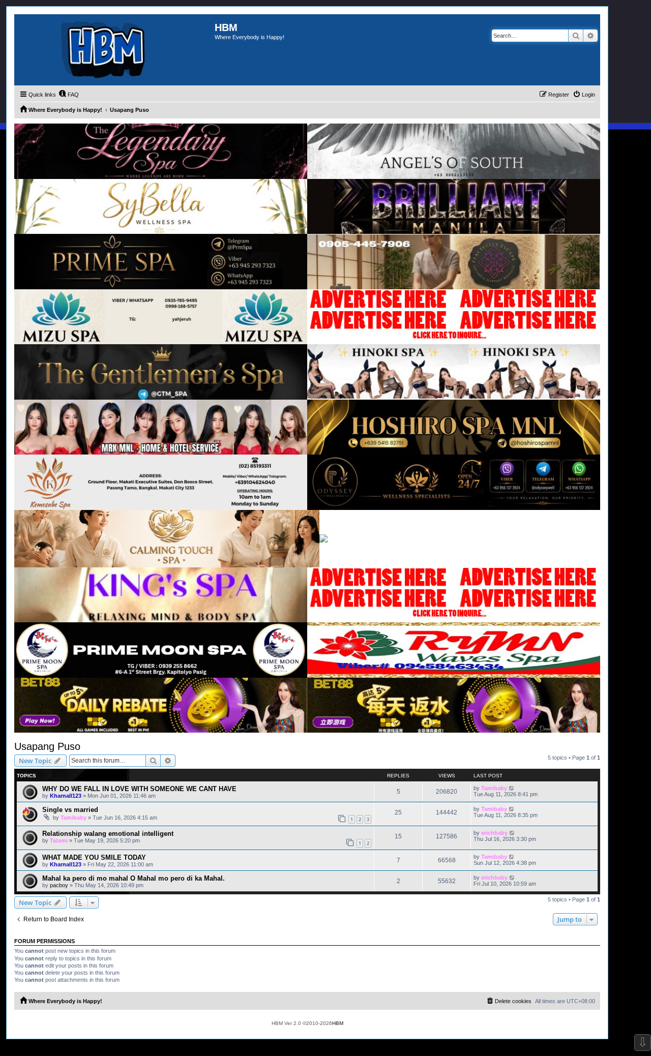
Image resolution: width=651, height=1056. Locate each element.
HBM (337, 1023)
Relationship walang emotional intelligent (107, 833)
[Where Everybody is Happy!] (114, 49)
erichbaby (494, 833)
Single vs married (70, 809)
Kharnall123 (65, 796)
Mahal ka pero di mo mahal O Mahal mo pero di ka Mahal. (133, 878)
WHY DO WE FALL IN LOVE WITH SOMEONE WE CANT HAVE (139, 789)
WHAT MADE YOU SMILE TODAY (94, 857)
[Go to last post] (512, 788)
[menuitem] (68, 94)
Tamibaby (494, 788)
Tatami (59, 840)
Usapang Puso (47, 746)
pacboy (59, 885)
